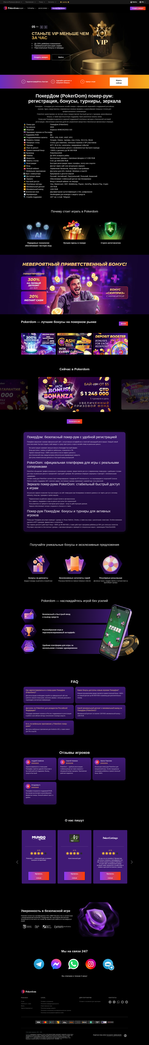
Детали (123, 323)
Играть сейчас (119, 81)
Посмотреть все (74, 421)
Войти (61, 57)
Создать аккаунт (41, 57)
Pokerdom (28, 1034)
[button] (17, 862)
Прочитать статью (42, 876)
